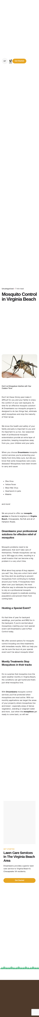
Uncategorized (8, 289)
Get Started (19, 61)
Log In (32, 61)
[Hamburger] (5, 61)
